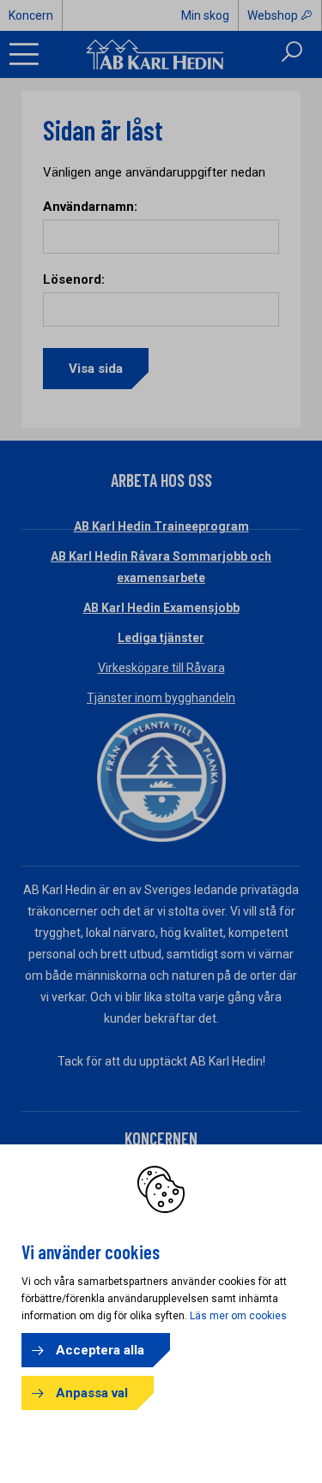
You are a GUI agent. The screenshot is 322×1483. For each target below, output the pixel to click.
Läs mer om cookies (238, 1316)
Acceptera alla (100, 1350)
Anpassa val (92, 1393)
